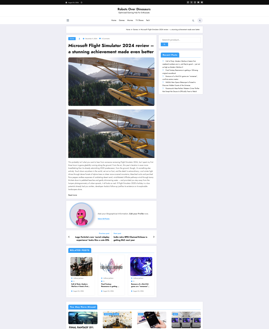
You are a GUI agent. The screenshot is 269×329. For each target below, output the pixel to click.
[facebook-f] (188, 2)
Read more (72, 195)
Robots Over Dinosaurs (134, 9)
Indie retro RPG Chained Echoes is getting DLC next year (130, 239)
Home (113, 20)
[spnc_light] (200, 20)
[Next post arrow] (153, 237)
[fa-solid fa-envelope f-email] (202, 2)
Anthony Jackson (78, 278)
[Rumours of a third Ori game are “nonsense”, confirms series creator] (141, 266)
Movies (130, 20)
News (106, 314)
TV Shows (139, 20)
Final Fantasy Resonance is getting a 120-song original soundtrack (110, 285)
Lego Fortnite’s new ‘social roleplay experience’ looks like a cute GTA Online (92, 239)
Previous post (104, 233)
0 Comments (106, 39)
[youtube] (198, 2)
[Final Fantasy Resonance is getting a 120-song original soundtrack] (111, 266)
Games (122, 20)
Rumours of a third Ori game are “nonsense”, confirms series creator (140, 285)
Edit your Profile (136, 214)
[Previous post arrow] (69, 237)
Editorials (73, 314)
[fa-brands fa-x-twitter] (191, 2)
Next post (117, 233)
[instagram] (195, 2)
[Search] (193, 20)
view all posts (103, 219)
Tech (148, 20)
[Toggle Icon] (67, 20)
